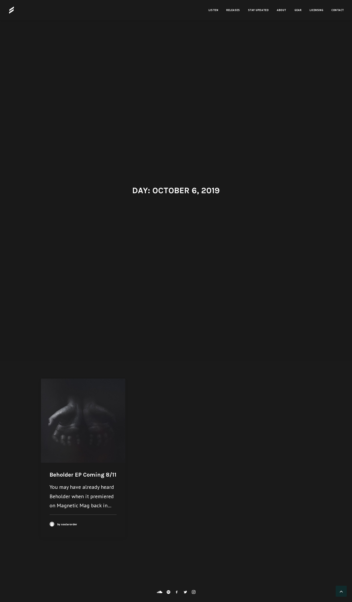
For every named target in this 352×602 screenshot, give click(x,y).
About (281, 10)
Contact (337, 10)
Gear (298, 10)
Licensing (316, 10)
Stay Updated (258, 10)
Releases (233, 10)
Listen (213, 10)
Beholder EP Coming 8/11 (83, 474)
